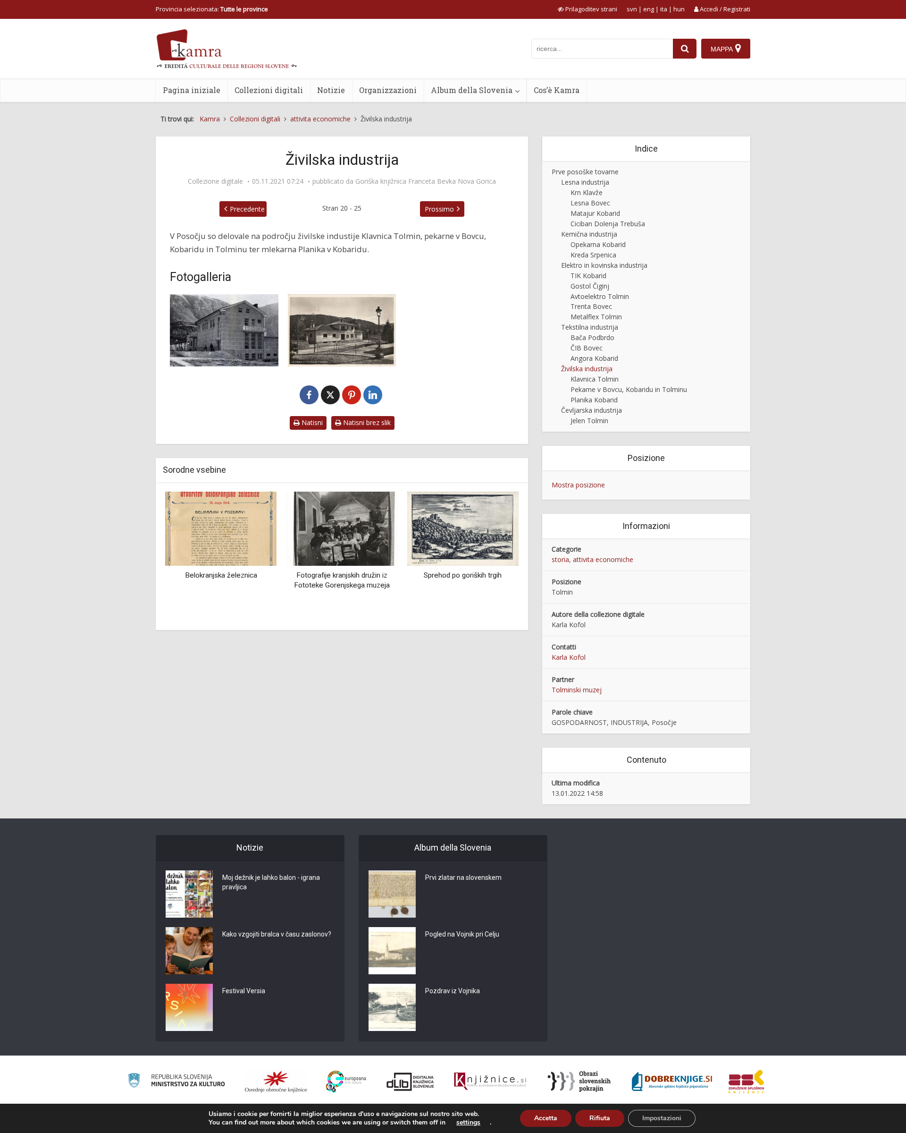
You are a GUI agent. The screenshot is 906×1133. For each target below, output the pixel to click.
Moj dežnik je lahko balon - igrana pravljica (271, 882)
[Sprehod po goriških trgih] (463, 527)
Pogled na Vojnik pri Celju (462, 934)
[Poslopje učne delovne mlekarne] (342, 330)
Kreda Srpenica (593, 254)
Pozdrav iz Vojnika (452, 991)
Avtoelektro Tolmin (599, 296)
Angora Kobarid (594, 358)
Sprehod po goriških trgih (463, 575)
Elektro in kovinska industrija (604, 265)
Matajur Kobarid (595, 213)
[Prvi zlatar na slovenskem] (392, 894)
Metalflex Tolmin (596, 316)
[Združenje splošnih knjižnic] (746, 1081)
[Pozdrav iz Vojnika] (392, 1007)
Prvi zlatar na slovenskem (463, 877)
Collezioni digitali (269, 90)
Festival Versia (243, 991)
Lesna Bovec (590, 202)
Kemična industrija (589, 234)
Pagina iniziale (191, 90)
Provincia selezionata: (212, 9)
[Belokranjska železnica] (221, 527)
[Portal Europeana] (346, 1082)
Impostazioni (661, 1118)
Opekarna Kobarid (598, 244)
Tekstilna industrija (589, 327)
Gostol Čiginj (589, 285)
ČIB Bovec (586, 347)
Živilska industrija (586, 368)
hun (679, 9)
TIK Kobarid (588, 275)
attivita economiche (603, 559)
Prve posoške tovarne (585, 171)
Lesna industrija (585, 182)
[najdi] (684, 49)
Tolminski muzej (577, 689)
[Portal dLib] (410, 1081)
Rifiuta (599, 1118)
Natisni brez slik (366, 422)
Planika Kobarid (594, 399)
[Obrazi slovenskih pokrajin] (579, 1081)
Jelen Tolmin (589, 420)
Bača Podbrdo (592, 337)
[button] (495, 557)
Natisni (311, 422)
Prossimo (439, 208)
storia (560, 559)
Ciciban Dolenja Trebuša (607, 223)
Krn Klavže (586, 192)
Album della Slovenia (471, 90)
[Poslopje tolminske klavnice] (224, 330)
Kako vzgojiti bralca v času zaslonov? (276, 934)
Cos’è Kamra (556, 90)
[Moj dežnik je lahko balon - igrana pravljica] (189, 894)
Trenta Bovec (591, 306)
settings (468, 1122)
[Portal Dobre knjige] (672, 1081)
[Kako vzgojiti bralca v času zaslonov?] (189, 950)
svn (632, 9)
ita (663, 9)
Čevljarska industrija (591, 410)
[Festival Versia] (189, 1007)
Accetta (545, 1118)
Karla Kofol (569, 657)
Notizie (331, 90)
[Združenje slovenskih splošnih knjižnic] (490, 1081)
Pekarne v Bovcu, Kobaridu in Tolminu (628, 389)
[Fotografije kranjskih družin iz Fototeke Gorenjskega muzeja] (341, 527)
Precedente (247, 208)
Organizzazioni (388, 90)
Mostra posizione (578, 484)
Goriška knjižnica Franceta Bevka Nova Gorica (425, 181)
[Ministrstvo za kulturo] (176, 1082)
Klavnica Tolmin (594, 379)
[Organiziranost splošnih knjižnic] (276, 1081)
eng (648, 9)
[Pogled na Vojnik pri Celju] (392, 950)
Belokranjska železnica (221, 575)
